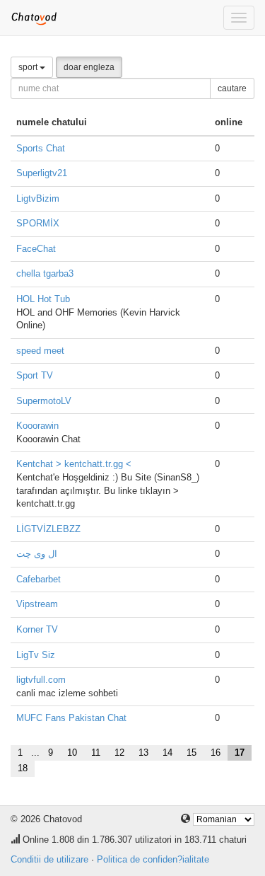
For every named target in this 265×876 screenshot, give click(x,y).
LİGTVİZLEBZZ (48, 529)
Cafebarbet (38, 579)
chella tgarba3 (44, 273)
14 (167, 752)
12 (119, 752)
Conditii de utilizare (49, 859)
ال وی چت (36, 553)
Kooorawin (37, 425)
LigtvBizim (37, 198)
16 (215, 752)
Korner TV (37, 629)
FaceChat (36, 248)
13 (143, 752)
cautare (232, 88)
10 (72, 752)
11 (95, 752)
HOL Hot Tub (43, 299)
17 (240, 752)
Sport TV (34, 375)
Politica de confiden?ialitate (153, 859)
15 (191, 752)
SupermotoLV (43, 401)
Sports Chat (40, 148)
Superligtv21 (41, 173)
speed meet (40, 350)
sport (29, 67)
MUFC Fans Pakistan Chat (71, 718)
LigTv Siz (35, 655)
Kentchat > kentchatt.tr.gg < (73, 464)
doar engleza (89, 67)
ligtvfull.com (41, 679)
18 (23, 768)
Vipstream (37, 604)
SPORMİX (37, 223)
